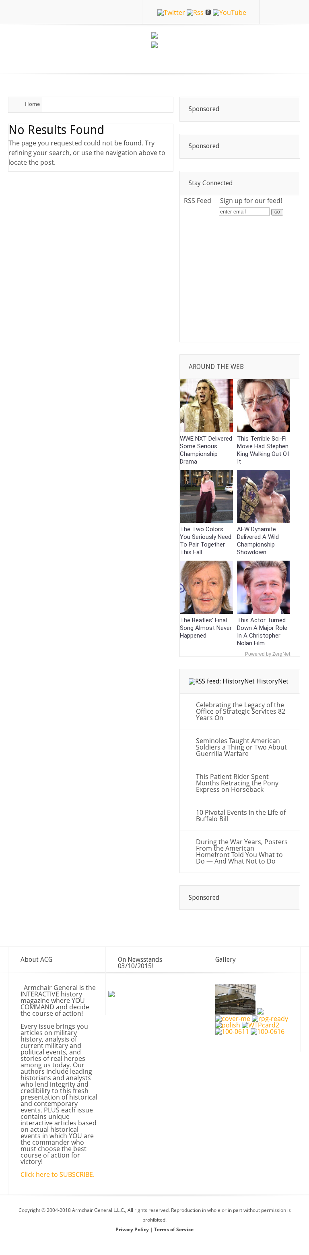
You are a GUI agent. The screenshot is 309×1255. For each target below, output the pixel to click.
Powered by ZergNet (267, 654)
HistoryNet (272, 681)
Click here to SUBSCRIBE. (58, 1174)
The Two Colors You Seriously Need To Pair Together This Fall (205, 541)
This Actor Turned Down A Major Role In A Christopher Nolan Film (262, 632)
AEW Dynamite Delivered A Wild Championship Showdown (258, 541)
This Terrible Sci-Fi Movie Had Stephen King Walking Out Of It (263, 450)
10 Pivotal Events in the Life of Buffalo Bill (241, 815)
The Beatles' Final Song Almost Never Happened (206, 628)
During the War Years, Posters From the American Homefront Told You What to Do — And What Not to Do (242, 851)
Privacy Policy (132, 1229)
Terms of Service (174, 1229)
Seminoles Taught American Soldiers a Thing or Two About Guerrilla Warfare (241, 747)
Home (32, 104)
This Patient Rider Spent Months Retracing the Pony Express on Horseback (237, 783)
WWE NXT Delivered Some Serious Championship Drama (206, 450)
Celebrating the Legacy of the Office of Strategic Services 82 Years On (240, 711)
